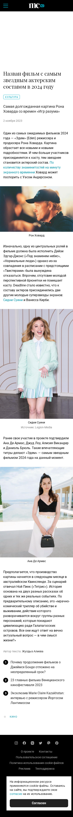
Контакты (45, 751)
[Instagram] (16, 743)
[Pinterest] (56, 743)
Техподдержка (45, 768)
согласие (16, 793)
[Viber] (48, 743)
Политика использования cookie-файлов (37, 763)
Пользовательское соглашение (36, 757)
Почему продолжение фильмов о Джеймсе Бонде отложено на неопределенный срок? (36, 667)
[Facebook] (24, 743)
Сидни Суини (13, 300)
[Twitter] (40, 743)
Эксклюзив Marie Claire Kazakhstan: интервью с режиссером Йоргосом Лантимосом (37, 698)
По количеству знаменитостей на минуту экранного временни (32, 167)
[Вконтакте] (32, 743)
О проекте (27, 751)
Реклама (24, 768)
